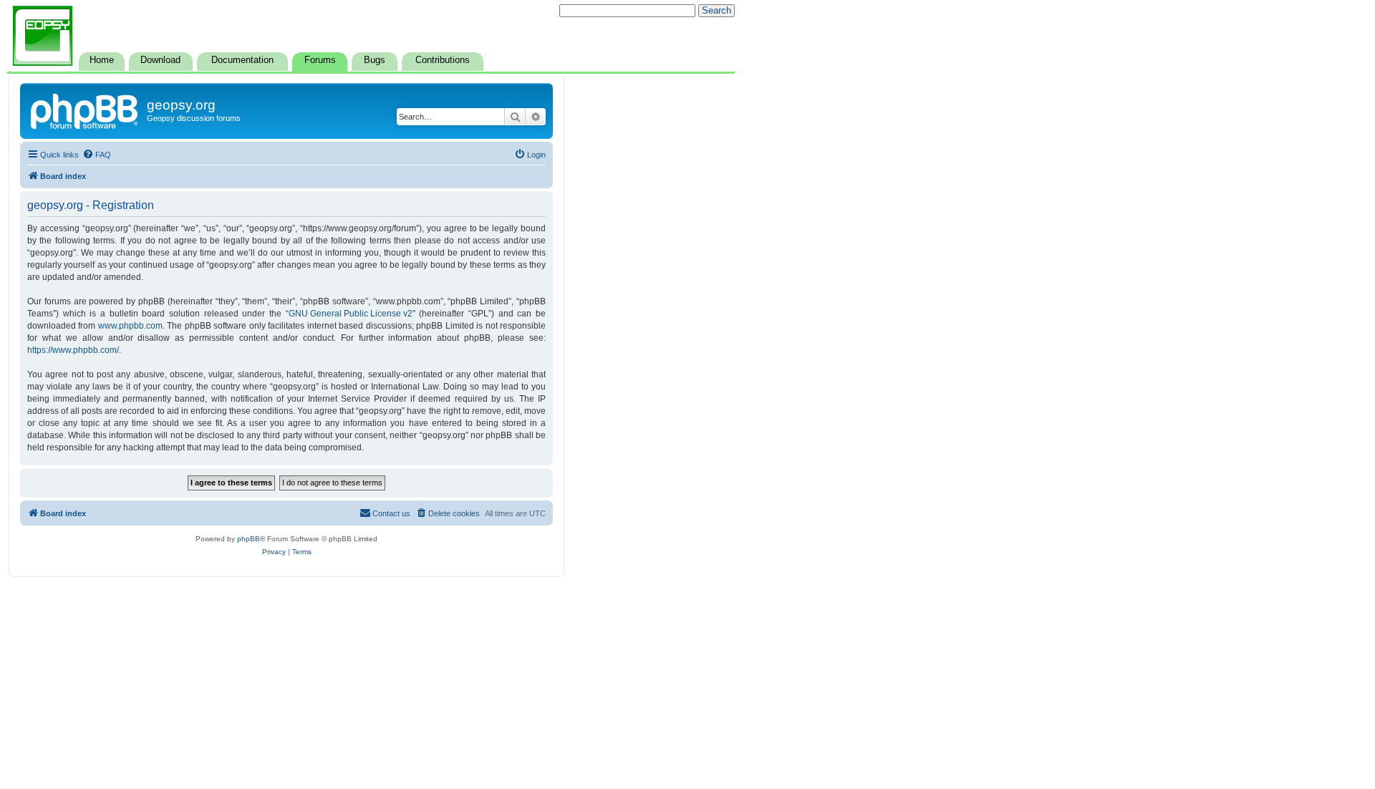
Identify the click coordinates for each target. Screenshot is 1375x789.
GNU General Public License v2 (350, 314)
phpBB (248, 539)
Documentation (242, 60)
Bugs (374, 60)
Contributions (442, 60)
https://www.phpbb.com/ (73, 350)
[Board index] (85, 109)
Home (102, 60)
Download (160, 60)
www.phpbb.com (130, 326)
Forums (320, 60)
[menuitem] (96, 154)
